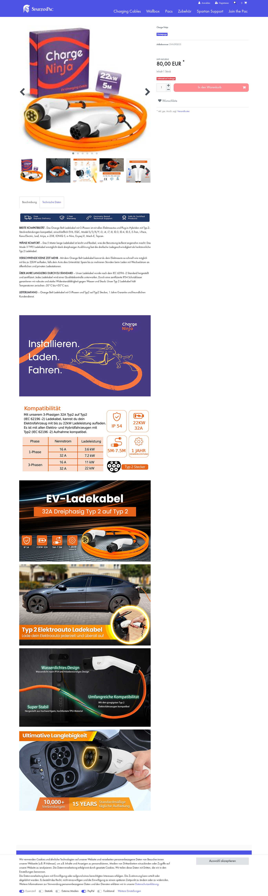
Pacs (168, 11)
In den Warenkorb (210, 87)
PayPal (91, 891)
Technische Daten (51, 202)
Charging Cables (127, 11)
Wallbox (153, 11)
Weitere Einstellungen (129, 891)
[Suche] (235, 3)
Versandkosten (183, 111)
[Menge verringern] (168, 90)
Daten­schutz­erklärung (147, 884)
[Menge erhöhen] (168, 85)
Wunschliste (169, 101)
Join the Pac (238, 11)
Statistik (49, 891)
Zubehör (184, 11)
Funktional (108, 891)
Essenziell (31, 891)
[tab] (29, 202)
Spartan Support (210, 11)
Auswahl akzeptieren (222, 861)
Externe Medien (70, 891)
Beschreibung (29, 202)
